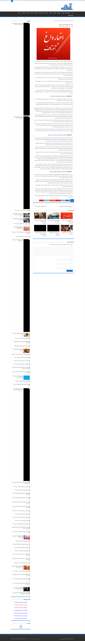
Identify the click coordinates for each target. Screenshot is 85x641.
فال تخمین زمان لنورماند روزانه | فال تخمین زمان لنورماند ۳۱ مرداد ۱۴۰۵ (21, 368)
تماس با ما (23, 13)
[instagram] (30, 639)
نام (72, 258)
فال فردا (50, 13)
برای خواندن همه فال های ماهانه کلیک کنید (20, 615)
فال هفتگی (46, 13)
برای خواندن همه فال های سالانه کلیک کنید (20, 618)
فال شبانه (54, 13)
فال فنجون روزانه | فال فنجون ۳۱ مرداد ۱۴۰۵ (21, 364)
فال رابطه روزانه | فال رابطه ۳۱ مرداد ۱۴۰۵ (21, 547)
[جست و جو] (12, 1)
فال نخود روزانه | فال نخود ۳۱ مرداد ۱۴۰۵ (21, 338)
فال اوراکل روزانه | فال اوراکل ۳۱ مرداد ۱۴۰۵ (21, 223)
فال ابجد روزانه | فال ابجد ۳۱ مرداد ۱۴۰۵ (21, 520)
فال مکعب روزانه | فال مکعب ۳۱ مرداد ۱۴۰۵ (17, 350)
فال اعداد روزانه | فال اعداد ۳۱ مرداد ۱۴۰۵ (21, 514)
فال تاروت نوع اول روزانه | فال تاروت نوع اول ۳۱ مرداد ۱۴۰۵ (21, 575)
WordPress (17, 639)
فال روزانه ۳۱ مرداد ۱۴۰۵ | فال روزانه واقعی (21, 346)
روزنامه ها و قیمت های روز (66, 13)
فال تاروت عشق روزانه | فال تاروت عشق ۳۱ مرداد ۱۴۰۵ (21, 498)
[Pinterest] (35, 639)
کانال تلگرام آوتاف (70, 15)
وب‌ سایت (71, 266)
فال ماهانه (36, 13)
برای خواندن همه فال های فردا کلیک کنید (20, 607)
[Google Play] (29, 639)
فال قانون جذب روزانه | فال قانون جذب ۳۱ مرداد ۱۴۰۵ (17, 566)
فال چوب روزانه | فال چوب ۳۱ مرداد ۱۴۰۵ (21, 550)
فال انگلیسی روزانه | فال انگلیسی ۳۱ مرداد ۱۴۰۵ (20, 517)
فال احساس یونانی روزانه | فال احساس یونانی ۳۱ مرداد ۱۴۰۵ (21, 559)
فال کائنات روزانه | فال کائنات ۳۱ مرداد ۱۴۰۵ (18, 219)
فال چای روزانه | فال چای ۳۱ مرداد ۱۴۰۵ (17, 334)
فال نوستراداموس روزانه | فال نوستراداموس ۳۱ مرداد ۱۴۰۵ (21, 342)
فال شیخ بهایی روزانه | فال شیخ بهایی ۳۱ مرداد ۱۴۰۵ (21, 579)
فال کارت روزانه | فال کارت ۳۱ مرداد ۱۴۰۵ (21, 210)
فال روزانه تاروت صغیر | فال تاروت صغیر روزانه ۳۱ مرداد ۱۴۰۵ (17, 24)
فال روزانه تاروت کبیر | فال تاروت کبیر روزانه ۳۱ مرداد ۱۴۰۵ (17, 214)
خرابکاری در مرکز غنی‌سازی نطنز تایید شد (65, 206)
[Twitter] (37, 639)
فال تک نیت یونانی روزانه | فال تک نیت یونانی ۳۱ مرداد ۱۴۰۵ (21, 232)
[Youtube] (33, 639)
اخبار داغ (70, 20)
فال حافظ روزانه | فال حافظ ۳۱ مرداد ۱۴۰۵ (18, 227)
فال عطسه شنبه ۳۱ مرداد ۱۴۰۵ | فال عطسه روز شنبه (18, 376)
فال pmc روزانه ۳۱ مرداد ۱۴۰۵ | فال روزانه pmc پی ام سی (21, 502)
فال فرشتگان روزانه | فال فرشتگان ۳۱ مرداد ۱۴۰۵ (20, 524)
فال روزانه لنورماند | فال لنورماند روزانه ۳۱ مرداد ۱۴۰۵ (21, 532)
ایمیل (72, 262)
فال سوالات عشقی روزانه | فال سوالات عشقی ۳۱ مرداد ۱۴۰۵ (21, 494)
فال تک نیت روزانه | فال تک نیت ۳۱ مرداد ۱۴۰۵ (20, 510)
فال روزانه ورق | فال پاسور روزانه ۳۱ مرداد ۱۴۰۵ (17, 240)
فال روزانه (58, 13)
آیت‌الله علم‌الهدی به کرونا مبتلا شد (41, 206)
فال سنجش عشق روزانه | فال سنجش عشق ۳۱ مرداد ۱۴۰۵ (18, 389)
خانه (73, 20)
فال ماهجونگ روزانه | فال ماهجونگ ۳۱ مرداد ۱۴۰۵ (21, 385)
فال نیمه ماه (41, 13)
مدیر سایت (70, 26)
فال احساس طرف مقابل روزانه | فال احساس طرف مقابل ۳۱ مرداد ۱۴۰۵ (21, 528)
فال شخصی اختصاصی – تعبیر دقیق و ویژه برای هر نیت (18, 588)
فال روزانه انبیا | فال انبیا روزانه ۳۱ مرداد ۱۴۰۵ (21, 486)
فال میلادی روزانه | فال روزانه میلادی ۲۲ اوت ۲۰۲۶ (18, 117)
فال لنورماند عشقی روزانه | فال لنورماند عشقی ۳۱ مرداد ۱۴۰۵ (21, 372)
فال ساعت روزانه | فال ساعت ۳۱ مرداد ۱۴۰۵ (21, 360)
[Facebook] (38, 639)
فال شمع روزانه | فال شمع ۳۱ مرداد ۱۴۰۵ (21, 490)
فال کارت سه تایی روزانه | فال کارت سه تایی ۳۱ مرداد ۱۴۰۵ (21, 554)
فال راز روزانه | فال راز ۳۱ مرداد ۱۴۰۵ (22, 236)
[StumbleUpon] (32, 639)
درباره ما (19, 13)
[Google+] (39, 639)
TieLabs (26, 639)
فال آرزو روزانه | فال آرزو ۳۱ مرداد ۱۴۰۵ (21, 541)
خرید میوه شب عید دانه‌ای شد (67, 232)
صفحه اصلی (72, 12)
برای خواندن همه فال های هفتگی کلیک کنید (21, 610)
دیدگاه (71, 246)
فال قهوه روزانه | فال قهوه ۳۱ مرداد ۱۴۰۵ (21, 381)
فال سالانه (31, 13)
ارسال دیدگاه (60, 26)
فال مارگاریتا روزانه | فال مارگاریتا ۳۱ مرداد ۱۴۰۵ (20, 544)
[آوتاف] (67, 7)
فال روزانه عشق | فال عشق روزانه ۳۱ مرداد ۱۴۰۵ (17, 536)
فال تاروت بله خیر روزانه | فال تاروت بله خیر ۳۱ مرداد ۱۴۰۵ (21, 584)
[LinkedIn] (34, 639)
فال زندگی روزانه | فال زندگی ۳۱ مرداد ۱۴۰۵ (21, 563)
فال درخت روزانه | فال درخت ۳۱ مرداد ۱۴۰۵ (21, 571)
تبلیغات (28, 13)
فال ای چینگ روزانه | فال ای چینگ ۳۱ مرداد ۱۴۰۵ (20, 354)
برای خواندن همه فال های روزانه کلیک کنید (20, 602)
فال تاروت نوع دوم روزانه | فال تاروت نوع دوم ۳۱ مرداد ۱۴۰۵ (21, 507)
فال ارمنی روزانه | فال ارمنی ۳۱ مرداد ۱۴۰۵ (21, 357)
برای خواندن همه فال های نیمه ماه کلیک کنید (21, 613)
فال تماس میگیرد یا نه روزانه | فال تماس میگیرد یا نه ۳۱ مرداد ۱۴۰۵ (21, 483)
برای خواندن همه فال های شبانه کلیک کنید (20, 605)
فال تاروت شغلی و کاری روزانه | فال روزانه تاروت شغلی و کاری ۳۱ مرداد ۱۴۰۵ (21, 593)
